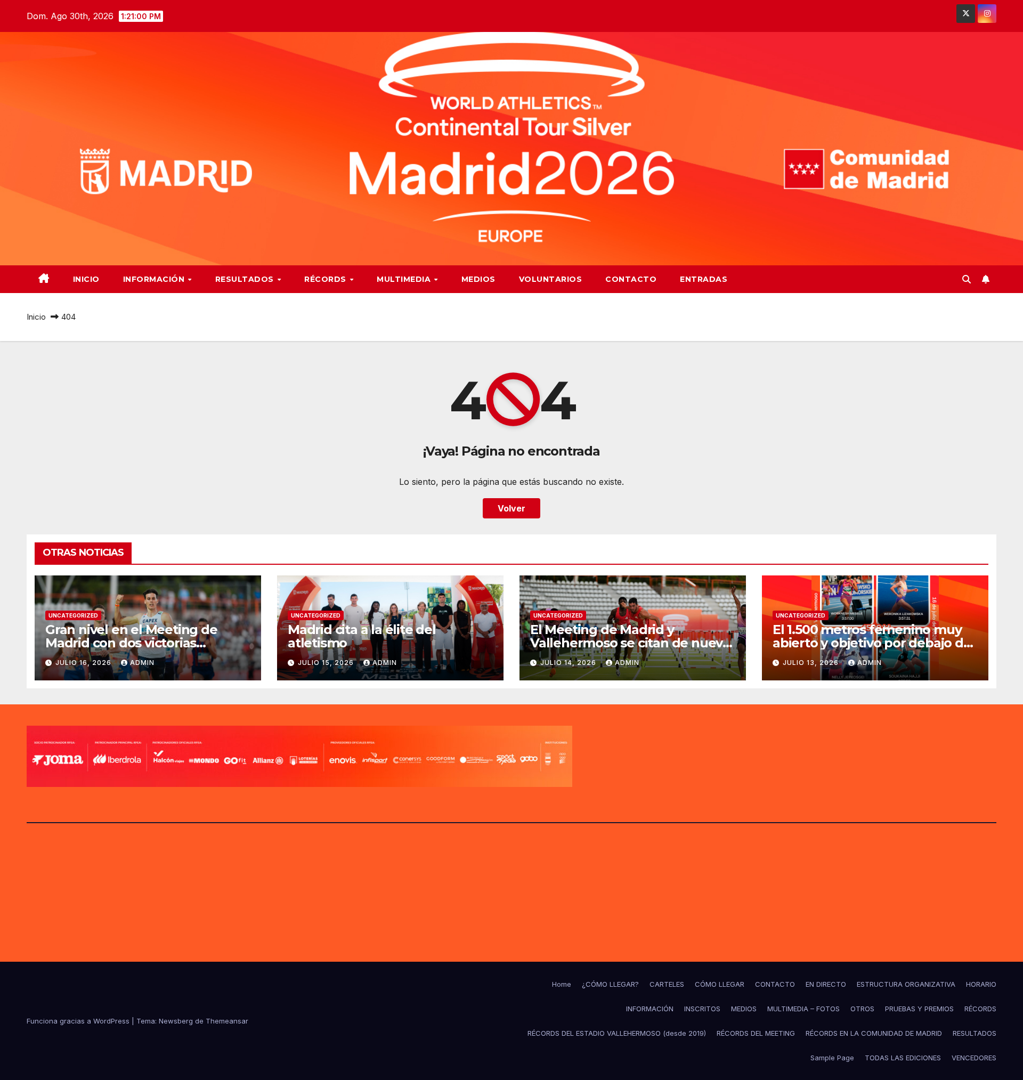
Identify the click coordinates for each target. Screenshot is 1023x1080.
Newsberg (176, 1021)
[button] (966, 279)
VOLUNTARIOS (550, 279)
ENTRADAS (703, 279)
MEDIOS (478, 279)
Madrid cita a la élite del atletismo (362, 636)
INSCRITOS (702, 1008)
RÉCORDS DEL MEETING (756, 1033)
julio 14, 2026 (569, 663)
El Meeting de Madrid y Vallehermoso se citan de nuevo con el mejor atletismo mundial (630, 643)
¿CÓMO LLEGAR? (610, 984)
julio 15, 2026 (327, 663)
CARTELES (666, 984)
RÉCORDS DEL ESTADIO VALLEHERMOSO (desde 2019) (616, 1033)
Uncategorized (73, 615)
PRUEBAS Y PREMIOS (919, 1008)
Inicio (86, 279)
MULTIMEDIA (405, 279)
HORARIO (981, 984)
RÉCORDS (326, 279)
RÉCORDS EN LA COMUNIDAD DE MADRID (874, 1033)
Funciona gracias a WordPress (79, 1021)
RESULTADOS (246, 279)
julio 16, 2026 (84, 663)
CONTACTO (630, 279)
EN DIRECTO (826, 984)
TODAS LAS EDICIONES (903, 1057)
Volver (511, 508)
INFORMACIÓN (155, 279)
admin (142, 663)
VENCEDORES (974, 1057)
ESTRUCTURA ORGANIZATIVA (906, 984)
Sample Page (832, 1057)
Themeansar (227, 1021)
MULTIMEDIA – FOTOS (803, 1008)
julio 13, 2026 (812, 663)
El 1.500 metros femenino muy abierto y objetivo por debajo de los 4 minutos (872, 643)
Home (561, 984)
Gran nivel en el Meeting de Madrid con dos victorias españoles (131, 643)
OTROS (862, 1008)
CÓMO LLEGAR (719, 984)
